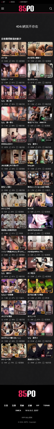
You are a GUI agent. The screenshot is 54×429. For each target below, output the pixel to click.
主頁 (6, 405)
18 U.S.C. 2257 (31, 410)
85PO (26, 422)
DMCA (18, 410)
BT (4, 2)
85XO (13, 2)
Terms (46, 405)
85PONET (23, 2)
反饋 (30, 405)
